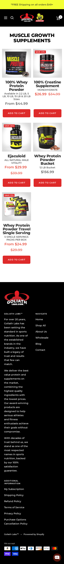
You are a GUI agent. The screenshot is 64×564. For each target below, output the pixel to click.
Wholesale (41, 337)
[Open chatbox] (57, 557)
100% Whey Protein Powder (16, 86)
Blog (38, 343)
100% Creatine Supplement (47, 84)
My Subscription (14, 489)
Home (39, 319)
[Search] (12, 17)
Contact (40, 349)
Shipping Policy (14, 495)
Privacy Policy (12, 513)
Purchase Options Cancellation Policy (15, 521)
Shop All (40, 325)
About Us (41, 331)
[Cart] (58, 18)
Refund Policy (12, 501)
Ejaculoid (16, 156)
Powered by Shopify (34, 534)
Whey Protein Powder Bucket (47, 159)
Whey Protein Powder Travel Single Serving (17, 229)
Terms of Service (14, 507)
